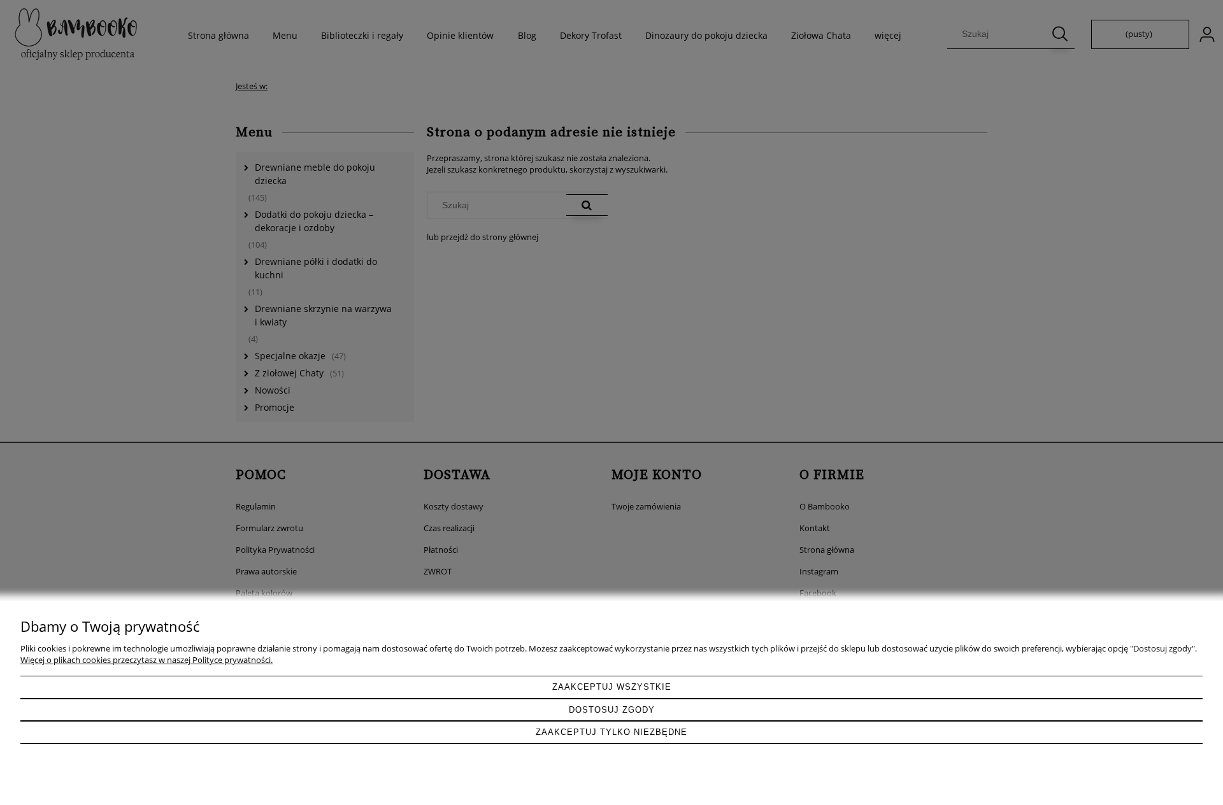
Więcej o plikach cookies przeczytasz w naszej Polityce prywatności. (146, 660)
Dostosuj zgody (612, 710)
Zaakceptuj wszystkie (611, 687)
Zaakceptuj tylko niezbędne (611, 732)
